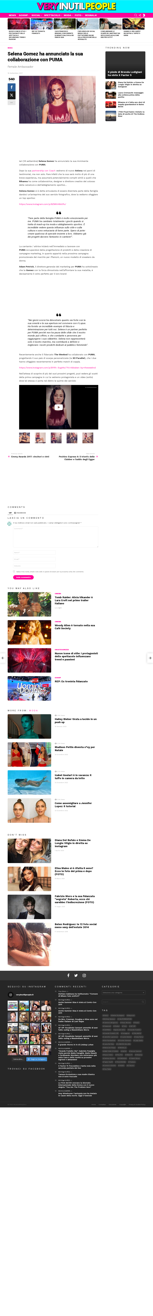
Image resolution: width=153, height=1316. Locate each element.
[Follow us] (139, 15)
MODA (67, 15)
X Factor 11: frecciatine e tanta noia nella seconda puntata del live (77, 1067)
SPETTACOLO (52, 15)
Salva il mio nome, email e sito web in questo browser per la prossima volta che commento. (50, 572)
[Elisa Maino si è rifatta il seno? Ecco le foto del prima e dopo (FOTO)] (29, 879)
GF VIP (133, 1026)
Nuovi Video (108, 1055)
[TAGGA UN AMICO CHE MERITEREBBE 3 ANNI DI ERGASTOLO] (46, 1039)
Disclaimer (112, 1104)
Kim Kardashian (109, 1040)
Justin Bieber (126, 1037)
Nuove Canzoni (136, 1051)
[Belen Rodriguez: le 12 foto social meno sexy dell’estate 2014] (29, 944)
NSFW (124, 1051)
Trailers (132, 1062)
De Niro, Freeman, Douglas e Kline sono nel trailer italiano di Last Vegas (78, 1020)
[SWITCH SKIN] (143, 15)
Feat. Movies (126, 1022)
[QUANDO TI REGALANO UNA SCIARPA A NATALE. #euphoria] (13, 1017)
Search (143, 1002)
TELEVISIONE (121, 1062)
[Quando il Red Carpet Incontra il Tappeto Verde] (133, 23)
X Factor (131, 1065)
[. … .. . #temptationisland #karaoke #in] (35, 1028)
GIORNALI (107, 1030)
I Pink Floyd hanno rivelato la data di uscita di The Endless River (131, 114)
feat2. (137, 1022)
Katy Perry (139, 1037)
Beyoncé (131, 1015)
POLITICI (120, 1055)
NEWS (12, 15)
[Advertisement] (59, 142)
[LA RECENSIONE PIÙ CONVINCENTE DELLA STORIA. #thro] (13, 1050)
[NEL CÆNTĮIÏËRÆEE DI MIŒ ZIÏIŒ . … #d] (46, 1017)
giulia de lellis (120, 1030)
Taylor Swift (108, 1062)
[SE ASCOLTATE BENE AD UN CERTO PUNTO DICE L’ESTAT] (35, 1006)
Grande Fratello (135, 1030)
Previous (9, 30)
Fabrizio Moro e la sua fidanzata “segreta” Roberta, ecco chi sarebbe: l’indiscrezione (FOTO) (75, 899)
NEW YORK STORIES (111, 1051)
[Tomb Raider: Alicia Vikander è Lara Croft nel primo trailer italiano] (29, 604)
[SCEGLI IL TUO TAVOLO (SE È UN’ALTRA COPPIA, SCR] (13, 1006)
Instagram (126, 1033)
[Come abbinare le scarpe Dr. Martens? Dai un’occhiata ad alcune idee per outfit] (110, 23)
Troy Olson (62, 991)
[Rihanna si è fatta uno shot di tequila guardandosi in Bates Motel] (110, 104)
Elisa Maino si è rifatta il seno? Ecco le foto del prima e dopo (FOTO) (74, 871)
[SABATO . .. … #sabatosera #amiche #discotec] (24, 1050)
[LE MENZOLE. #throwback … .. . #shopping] (24, 1028)
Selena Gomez (109, 1058)
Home (94, 1104)
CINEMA (58, 593)
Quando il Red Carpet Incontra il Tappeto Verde (132, 33)
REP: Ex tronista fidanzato (71, 681)
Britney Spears (109, 1019)
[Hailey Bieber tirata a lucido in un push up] (29, 726)
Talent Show (135, 1058)
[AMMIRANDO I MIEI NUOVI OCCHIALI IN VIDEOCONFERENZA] (13, 1028)
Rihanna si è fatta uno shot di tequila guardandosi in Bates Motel (131, 104)
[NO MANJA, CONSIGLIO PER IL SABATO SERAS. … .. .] (46, 1006)
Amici (106, 1015)
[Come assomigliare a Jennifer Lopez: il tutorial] (29, 810)
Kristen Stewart (125, 1040)
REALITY (129, 1055)
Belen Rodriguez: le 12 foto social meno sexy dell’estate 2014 (76, 926)
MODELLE (123, 1048)
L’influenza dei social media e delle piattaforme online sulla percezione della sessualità (87, 35)
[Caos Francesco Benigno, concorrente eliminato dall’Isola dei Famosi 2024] (65, 23)
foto (125, 1026)
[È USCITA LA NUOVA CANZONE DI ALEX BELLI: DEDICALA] (46, 1028)
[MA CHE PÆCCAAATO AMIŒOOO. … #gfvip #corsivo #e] (35, 1017)
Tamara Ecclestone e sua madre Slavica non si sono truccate (76, 1075)
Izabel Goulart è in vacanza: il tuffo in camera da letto (73, 777)
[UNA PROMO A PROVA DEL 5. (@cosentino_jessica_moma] (35, 1050)
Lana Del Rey (109, 1044)
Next (144, 30)
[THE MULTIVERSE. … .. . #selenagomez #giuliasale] (35, 1039)
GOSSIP (23, 15)
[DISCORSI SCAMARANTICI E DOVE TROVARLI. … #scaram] (46, 1050)
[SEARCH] (135, 15)
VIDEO (122, 1065)
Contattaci (102, 1104)
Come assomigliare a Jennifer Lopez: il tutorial (73, 805)
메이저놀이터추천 (64, 1000)
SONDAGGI (123, 1058)
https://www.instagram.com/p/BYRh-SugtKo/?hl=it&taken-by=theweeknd (57, 367)
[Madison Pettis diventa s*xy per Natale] (29, 754)
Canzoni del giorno (111, 1022)
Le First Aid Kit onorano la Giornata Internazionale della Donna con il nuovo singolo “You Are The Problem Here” (76, 1085)
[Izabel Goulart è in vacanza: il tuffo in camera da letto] (29, 782)
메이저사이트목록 (64, 1042)
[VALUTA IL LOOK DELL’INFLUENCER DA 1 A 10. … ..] (13, 1039)
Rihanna (139, 1055)
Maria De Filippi (109, 1048)
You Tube (107, 1069)
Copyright (122, 1104)
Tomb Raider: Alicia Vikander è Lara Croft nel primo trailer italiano (74, 600)
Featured (107, 1026)
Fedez (117, 1026)
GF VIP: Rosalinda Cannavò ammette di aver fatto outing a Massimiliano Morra (78, 1029)
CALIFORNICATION (125, 1019)
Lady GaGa (139, 1040)
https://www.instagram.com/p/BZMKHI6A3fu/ (42, 204)
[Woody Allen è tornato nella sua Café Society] (29, 632)
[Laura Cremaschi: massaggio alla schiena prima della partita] (110, 95)
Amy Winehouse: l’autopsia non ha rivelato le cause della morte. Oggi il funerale (77, 1094)
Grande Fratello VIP (111, 1033)
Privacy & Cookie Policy (137, 1104)
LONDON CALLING (124, 1044)
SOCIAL (36, 15)
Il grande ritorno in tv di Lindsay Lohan (75, 1045)
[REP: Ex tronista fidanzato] (42, 23)
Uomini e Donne (110, 1065)
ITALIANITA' (137, 1033)
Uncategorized (62, 650)
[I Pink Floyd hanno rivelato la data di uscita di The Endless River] (110, 116)
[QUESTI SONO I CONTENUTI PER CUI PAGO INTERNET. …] (24, 1017)
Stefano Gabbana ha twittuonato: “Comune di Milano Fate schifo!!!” (78, 995)
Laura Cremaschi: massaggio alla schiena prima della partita (131, 95)
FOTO (78, 15)
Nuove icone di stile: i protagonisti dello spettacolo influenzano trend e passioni (17, 35)
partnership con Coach (43, 170)
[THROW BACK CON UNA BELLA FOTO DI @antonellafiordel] (24, 1006)
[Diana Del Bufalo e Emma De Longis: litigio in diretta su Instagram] (29, 851)
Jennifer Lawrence (111, 1037)
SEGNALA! (91, 15)
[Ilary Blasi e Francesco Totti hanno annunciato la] (24, 1039)
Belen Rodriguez (118, 1015)
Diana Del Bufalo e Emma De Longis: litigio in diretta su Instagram (73, 843)
